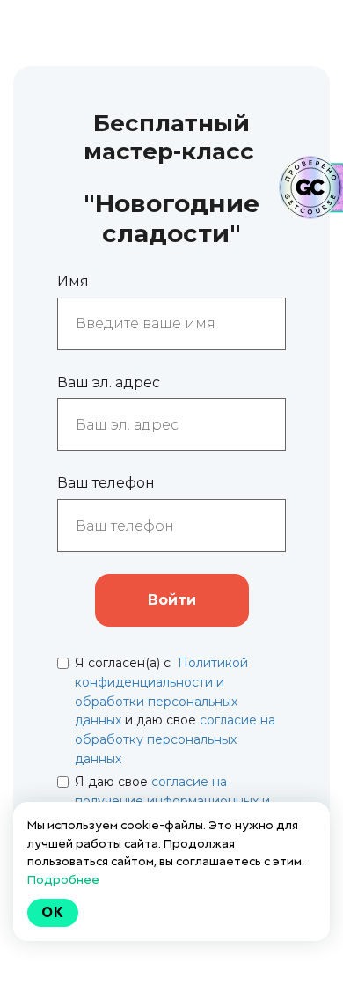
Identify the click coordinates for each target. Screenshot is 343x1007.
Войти (172, 600)
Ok (52, 912)
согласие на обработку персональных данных (175, 739)
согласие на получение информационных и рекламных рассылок (172, 800)
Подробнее (63, 879)
